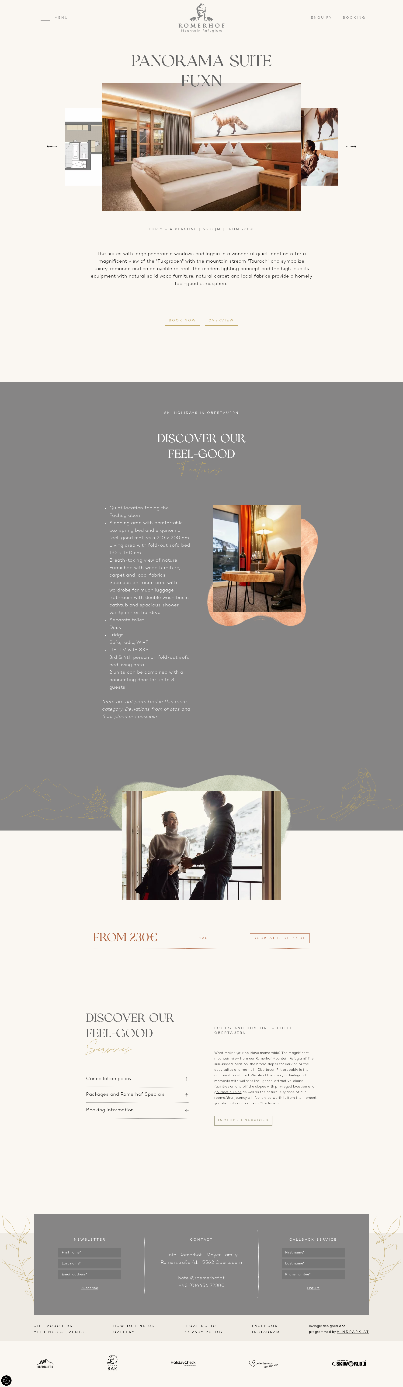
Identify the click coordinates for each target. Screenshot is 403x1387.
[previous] (52, 146)
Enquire (313, 1288)
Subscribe (89, 1288)
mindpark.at (353, 1332)
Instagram (266, 1332)
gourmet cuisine (228, 1092)
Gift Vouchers (53, 1326)
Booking (354, 18)
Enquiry (322, 18)
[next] (351, 146)
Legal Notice (201, 1326)
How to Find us (134, 1326)
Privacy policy (203, 1332)
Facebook (265, 1326)
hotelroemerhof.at (201, 1278)
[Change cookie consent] (6, 1380)
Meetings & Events (59, 1332)
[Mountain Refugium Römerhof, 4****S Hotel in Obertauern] (201, 31)
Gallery (124, 1332)
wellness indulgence (256, 1081)
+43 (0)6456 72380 (201, 1285)
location (300, 1086)
